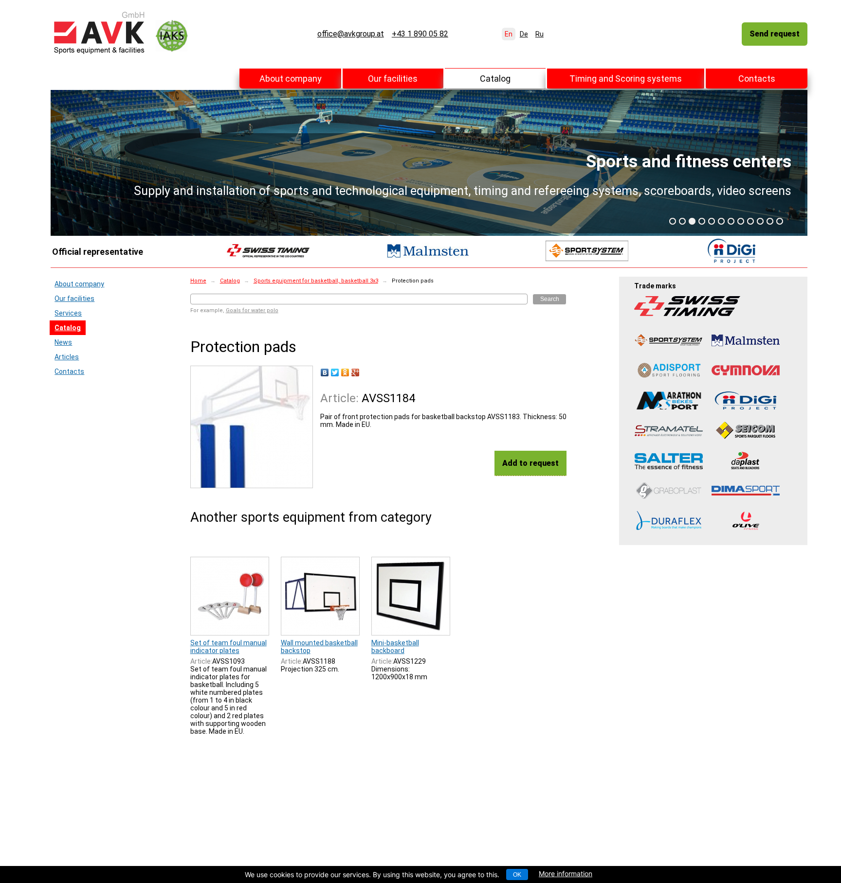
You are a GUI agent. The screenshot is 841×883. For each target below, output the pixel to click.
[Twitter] (335, 372)
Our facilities (393, 78)
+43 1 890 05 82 (420, 34)
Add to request (530, 463)
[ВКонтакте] (325, 372)
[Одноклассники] (345, 372)
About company (290, 78)
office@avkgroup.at (350, 34)
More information (565, 873)
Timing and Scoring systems (625, 78)
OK (517, 874)
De (524, 34)
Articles (67, 357)
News (63, 342)
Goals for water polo (252, 310)
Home (198, 281)
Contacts (756, 78)
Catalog (495, 78)
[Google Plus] (355, 372)
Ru (539, 34)
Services (68, 313)
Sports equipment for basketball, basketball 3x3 (316, 281)
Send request (775, 33)
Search (549, 299)
